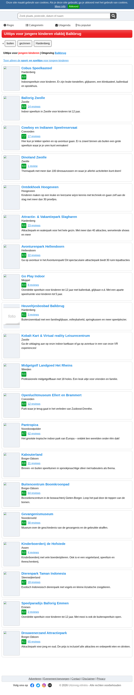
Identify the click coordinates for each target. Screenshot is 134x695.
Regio (10, 25)
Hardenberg (43, 43)
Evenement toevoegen (56, 678)
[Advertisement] (62, 666)
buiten (10, 43)
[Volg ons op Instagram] (44, 685)
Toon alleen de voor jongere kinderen (36, 60)
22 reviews (34, 255)
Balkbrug (60, 53)
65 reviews (34, 641)
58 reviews (34, 522)
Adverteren (35, 678)
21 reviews (34, 463)
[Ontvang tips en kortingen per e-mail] (50, 685)
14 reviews (34, 106)
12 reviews (34, 403)
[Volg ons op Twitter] (38, 685)
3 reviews (33, 314)
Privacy (101, 678)
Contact (75, 678)
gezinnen (24, 43)
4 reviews (33, 552)
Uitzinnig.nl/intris (78, 685)
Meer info (60, 6)
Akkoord (73, 6)
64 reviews (34, 493)
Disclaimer (88, 678)
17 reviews (34, 136)
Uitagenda (64, 25)
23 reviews (34, 225)
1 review (33, 166)
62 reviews (34, 433)
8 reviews (33, 285)
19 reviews (34, 582)
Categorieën (35, 25)
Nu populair (84, 25)
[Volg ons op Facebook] (32, 685)
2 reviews (33, 612)
